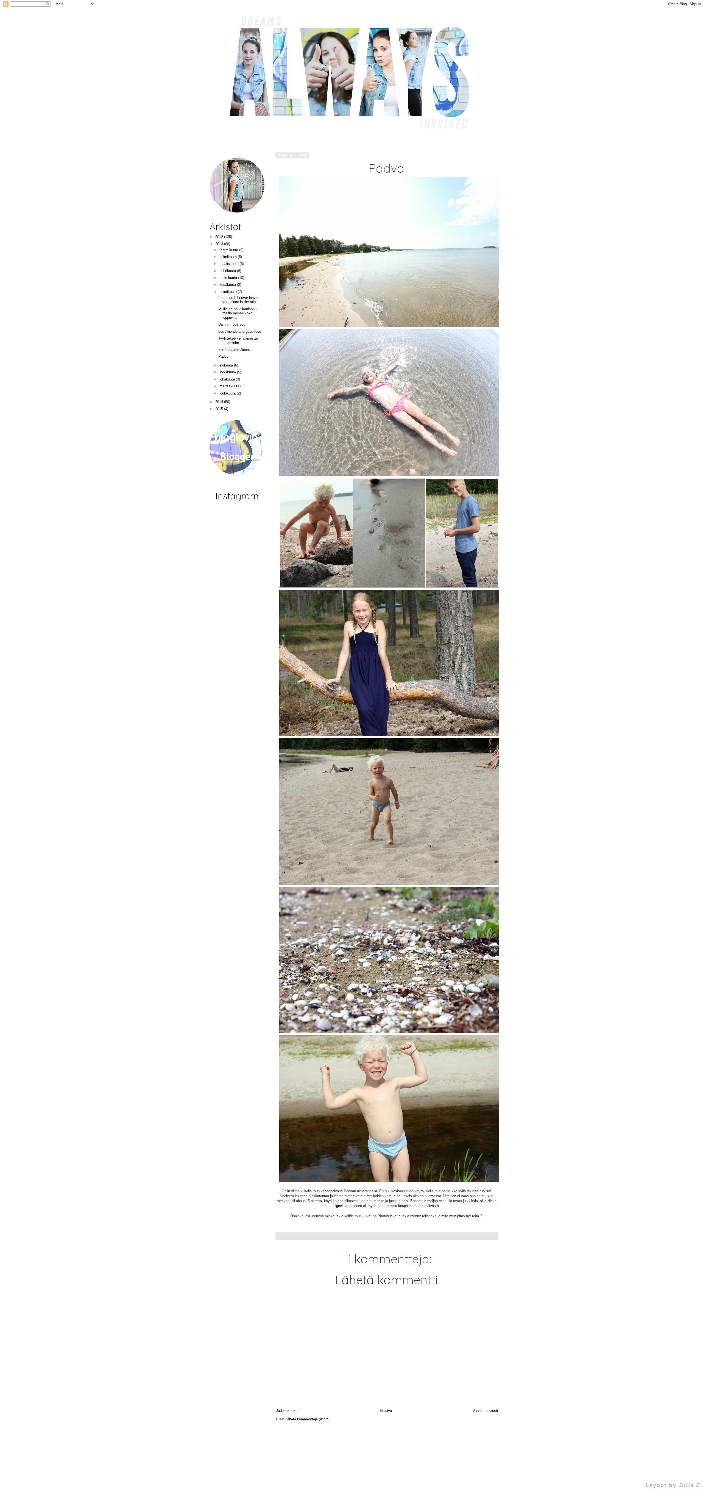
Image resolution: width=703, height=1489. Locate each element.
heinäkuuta (228, 292)
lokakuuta (227, 379)
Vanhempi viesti (485, 1411)
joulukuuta (228, 393)
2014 (219, 402)
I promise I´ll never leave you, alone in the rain (238, 300)
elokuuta (226, 365)
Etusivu (386, 1411)
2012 (219, 237)
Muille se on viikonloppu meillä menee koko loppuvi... (237, 313)
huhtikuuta (228, 271)
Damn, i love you (231, 324)
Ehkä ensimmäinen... (235, 350)
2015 (219, 409)
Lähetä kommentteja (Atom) (307, 1419)
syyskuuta (228, 372)
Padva (223, 356)
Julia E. (690, 1485)
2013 (219, 244)
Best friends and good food (239, 331)
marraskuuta (229, 386)
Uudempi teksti (287, 1411)
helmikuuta (228, 257)
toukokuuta (228, 278)
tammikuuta (229, 250)
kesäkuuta (228, 284)
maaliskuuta (229, 264)
